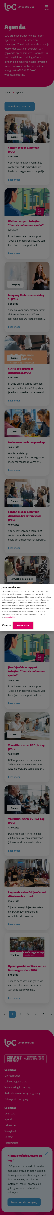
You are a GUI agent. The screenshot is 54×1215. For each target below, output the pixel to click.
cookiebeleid (10, 617)
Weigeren (6, 625)
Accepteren (23, 625)
